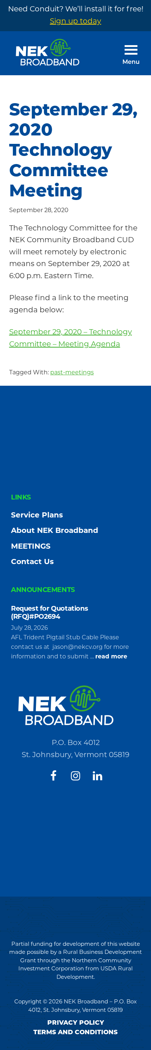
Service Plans (37, 515)
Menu (131, 62)
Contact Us (32, 562)
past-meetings (72, 373)
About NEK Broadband (54, 531)
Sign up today (75, 21)
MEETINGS (31, 547)
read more (111, 658)
